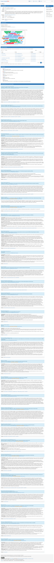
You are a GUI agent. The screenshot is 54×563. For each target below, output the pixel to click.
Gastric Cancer (21, 149)
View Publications (34, 53)
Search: (36, 50)
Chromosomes (35, 1)
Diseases (41, 1)
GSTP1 (9, 116)
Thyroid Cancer (8, 357)
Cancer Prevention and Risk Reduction (8, 518)
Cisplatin (13, 487)
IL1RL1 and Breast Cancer (18, 53)
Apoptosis (5, 277)
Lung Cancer (13, 307)
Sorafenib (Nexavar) (13, 248)
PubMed (13, 44)
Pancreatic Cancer (20, 38)
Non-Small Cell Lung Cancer (7, 307)
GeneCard (12, 14)
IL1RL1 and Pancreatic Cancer (19, 59)
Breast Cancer (6, 40)
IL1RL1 (4, 68)
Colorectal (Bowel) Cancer (7, 451)
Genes (30, 1)
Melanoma (5, 179)
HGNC (7, 14)
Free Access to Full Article (15, 136)
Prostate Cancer (6, 373)
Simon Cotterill (11, 558)
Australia (5, 535)
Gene (14, 14)
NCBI (5, 17)
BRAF (9, 248)
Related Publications (16, 88)
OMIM (5, 14)
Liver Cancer (5, 248)
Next (42, 62)
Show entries (4, 50)
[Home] (2, 560)
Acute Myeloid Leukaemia (14, 42)
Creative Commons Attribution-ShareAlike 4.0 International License (25, 558)
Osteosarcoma (13, 116)
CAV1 (10, 373)
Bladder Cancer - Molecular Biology (18, 391)
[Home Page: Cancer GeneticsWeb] (5, 1)
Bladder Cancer (11, 391)
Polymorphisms (10, 130)
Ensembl (10, 14)
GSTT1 (17, 116)
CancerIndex (17, 44)
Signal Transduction (10, 43)
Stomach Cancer (16, 149)
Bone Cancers (6, 116)
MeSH (14, 44)
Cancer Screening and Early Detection (8, 149)
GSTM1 (20, 116)
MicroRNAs (17, 277)
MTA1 (15, 518)
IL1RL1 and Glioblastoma (18, 56)
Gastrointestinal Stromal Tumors (11, 277)
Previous (39, 62)
